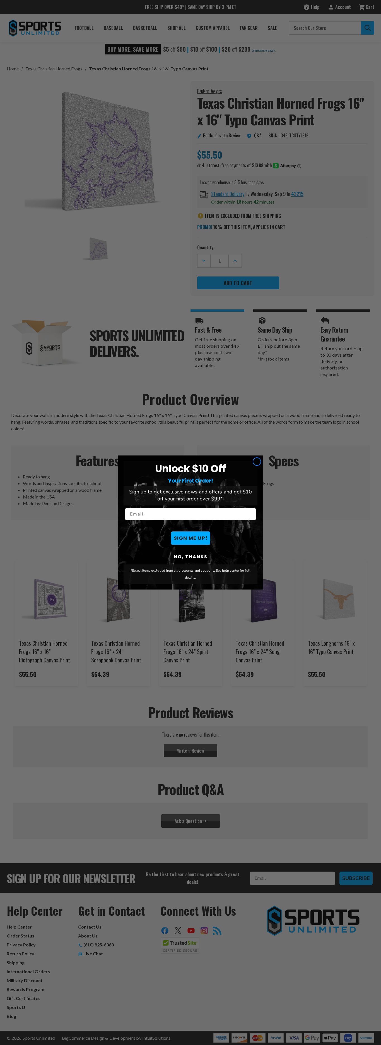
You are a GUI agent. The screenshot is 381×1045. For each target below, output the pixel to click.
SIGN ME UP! (191, 538)
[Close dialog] (257, 461)
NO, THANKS (191, 556)
